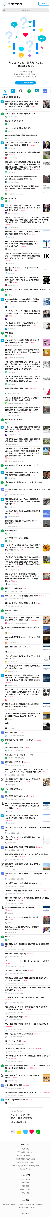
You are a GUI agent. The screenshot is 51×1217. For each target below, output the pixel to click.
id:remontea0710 (13, 642)
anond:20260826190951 (16, 799)
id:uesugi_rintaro (13, 671)
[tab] (5, 91)
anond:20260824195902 (16, 1044)
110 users (18, 355)
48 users (35, 369)
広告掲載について (42, 1204)
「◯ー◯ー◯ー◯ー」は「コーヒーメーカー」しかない (27, 961)
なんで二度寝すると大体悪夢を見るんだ (20, 114)
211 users (8, 963)
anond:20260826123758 (16, 860)
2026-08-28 (10, 198)
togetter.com (12, 172)
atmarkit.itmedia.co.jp (15, 194)
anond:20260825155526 (16, 957)
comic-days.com (13, 700)
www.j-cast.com (13, 507)
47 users (35, 179)
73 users (14, 581)
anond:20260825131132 (16, 966)
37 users (47, 1092)
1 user (7, 292)
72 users (32, 145)
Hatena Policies (25, 1169)
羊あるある (9, 333)
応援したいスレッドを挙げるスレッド (19, 755)
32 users (15, 282)
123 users (8, 458)
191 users (22, 857)
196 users (38, 1048)
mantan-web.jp (13, 227)
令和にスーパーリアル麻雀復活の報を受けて (21, 596)
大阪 (9, 423)
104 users (8, 820)
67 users (8, 682)
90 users (35, 381)
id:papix (10, 913)
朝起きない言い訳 (12, 610)
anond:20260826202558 (16, 765)
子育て (10, 613)
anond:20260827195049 (16, 495)
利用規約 (25, 1149)
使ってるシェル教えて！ (14, 121)
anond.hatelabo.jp (13, 516)
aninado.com (12, 1103)
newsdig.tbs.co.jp (13, 570)
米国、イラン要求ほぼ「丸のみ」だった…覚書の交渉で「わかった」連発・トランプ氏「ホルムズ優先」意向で (22, 207)
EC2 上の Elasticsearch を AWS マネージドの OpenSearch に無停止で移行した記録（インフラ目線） (22, 805)
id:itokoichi (11, 719)
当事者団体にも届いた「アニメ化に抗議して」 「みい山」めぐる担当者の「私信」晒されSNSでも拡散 (23, 501)
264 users (33, 1068)
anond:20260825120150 (16, 983)
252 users (30, 954)
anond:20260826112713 (16, 879)
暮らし (10, 743)
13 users (32, 796)
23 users (33, 325)
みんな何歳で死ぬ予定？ (14, 1017)
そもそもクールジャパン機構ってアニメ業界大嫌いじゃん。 (27, 874)
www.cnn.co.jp (12, 158)
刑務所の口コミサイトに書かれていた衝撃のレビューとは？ (27, 290)
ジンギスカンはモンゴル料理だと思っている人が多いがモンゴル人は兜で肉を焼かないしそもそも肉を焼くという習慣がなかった (22, 378)
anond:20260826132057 (16, 850)
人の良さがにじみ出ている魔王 (16, 538)
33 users (17, 523)
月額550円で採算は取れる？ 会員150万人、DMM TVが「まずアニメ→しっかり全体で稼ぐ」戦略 (22, 279)
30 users (8, 191)
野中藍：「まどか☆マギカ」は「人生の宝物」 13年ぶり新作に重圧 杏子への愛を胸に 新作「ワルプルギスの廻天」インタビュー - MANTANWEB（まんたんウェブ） (27, 219)
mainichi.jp (11, 148)
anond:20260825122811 (16, 974)
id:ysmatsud (12, 843)
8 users (39, 883)
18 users (23, 246)
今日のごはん (10, 937)
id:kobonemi (12, 932)
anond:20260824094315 (16, 903)
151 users (34, 400)
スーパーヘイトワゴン (13, 1041)
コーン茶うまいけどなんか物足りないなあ (21, 883)
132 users (32, 388)
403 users (27, 1017)
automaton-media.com (15, 461)
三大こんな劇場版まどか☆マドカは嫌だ (20, 847)
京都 (9, 533)
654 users (16, 513)
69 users (35, 441)
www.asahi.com (13, 444)
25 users (8, 260)
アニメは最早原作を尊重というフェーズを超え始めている (26, 1024)
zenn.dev (11, 237)
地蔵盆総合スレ (11, 531)
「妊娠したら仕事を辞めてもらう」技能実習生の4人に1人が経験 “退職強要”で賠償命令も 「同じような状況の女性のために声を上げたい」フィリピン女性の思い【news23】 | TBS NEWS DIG (22, 562)
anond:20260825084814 (16, 1020)
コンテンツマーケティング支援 (25, 1208)
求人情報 (20, 1204)
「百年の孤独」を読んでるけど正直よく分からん (23, 482)
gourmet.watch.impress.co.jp (17, 623)
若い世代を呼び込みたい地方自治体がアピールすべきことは (27, 489)
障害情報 (25, 1186)
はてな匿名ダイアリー (15, 591)
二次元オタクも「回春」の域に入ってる (20, 603)
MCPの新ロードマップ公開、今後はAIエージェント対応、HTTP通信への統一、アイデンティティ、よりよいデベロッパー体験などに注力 (22, 677)
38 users (37, 1034)
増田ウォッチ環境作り (13, 588)
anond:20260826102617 (16, 894)
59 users (33, 475)
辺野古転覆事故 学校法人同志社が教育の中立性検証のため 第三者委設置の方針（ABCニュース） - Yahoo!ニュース (22, 410)
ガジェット (11, 131)
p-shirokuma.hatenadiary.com (18, 403)
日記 (9, 201)
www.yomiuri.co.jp (14, 213)
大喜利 (10, 295)
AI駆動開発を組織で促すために (16, 388)
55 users (46, 772)
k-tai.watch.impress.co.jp (16, 358)
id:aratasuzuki (12, 709)
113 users (8, 304)
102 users (39, 847)
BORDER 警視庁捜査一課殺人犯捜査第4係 (21, 135)
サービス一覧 (25, 1179)
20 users (31, 342)
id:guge (10, 811)
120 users (8, 492)
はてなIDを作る (25, 83)
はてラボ (25, 1183)
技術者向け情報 (30, 1204)
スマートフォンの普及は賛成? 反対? (18, 128)
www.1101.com (12, 584)
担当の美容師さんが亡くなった (16, 796)
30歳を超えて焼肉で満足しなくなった (19, 1048)
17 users (22, 210)
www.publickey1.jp (14, 685)
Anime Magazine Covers (15, 1100)
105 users (12, 316)
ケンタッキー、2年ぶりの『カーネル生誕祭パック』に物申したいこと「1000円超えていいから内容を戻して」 (22, 547)
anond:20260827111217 (15, 606)
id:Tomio (10, 923)
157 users (14, 1058)
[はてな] (12, 4)
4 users (32, 106)
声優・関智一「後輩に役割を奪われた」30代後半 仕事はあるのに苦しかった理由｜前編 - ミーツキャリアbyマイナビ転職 (22, 104)
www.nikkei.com (13, 307)
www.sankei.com (13, 182)
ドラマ (10, 138)
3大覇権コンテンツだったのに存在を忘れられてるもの (25, 997)
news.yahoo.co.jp (13, 415)
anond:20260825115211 (15, 993)
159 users (16, 504)
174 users (8, 876)
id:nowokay (11, 633)
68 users (30, 971)
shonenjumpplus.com (15, 345)
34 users (17, 432)
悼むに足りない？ (12, 733)
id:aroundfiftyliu (13, 661)
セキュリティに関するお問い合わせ (25, 1166)
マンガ (10, 1071)
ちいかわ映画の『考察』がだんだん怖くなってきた (24, 1092)
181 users (8, 1000)
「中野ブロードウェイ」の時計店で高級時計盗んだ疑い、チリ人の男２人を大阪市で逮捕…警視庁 (22, 313)
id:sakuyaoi (11, 785)
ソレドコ (25, 1193)
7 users (7, 224)
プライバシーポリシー (25, 1152)
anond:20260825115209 (16, 1003)
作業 (7, 723)
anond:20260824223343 (16, 1051)
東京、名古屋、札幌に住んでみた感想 (19, 1034)
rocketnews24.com (14, 553)
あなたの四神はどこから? (14, 747)
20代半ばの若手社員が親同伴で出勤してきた (22, 891)
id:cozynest (11, 869)
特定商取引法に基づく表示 (25, 1159)
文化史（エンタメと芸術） (16, 750)
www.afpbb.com (13, 526)
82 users (24, 550)
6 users (25, 1041)
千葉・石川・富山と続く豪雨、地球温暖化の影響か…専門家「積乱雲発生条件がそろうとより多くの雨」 (22, 429)
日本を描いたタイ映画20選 (15, 954)
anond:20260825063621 (16, 1029)
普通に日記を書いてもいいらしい (17, 647)
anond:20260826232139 (16, 736)
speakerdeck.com (13, 393)
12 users (10, 830)
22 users (10, 697)
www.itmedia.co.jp (14, 285)
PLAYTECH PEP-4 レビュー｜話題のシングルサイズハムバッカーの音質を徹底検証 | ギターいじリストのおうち (22, 243)
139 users (26, 1085)
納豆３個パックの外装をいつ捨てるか (19, 740)
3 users (18, 808)
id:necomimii (12, 652)
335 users (21, 900)
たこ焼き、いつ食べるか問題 (16, 971)
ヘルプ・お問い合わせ (25, 1155)
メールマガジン (25, 1190)
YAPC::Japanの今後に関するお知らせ (19, 908)
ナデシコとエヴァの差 (13, 1085)
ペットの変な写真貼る (13, 789)
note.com (11, 263)
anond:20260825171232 (16, 949)
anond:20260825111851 (15, 1012)
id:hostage (11, 728)
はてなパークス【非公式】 (16, 758)
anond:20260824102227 (16, 1088)
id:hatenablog (12, 1081)
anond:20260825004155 (16, 1037)
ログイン (43, 4)
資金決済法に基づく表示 (25, 1162)
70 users (15, 270)
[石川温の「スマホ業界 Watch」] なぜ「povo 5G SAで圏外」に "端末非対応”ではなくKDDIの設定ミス (22, 352)
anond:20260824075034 (16, 1095)
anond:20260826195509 (16, 775)
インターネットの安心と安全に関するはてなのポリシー (21, 1116)
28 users (37, 169)
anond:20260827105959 (16, 599)
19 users (12, 155)
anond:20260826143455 (16, 833)
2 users (10, 630)
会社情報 (6, 1204)
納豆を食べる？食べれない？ (16, 420)
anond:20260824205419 (16, 1061)
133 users (42, 596)
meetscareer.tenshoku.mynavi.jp (18, 109)
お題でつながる (13, 117)
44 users (32, 234)
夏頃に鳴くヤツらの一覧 (14, 762)
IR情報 (13, 1204)
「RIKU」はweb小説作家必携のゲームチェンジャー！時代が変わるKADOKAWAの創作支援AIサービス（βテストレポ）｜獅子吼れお (22, 255)
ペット (10, 792)
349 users (8, 1026)
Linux (9, 124)
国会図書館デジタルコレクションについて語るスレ (24, 465)
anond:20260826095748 (16, 886)
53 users (29, 412)
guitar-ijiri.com (12, 249)
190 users (8, 910)
